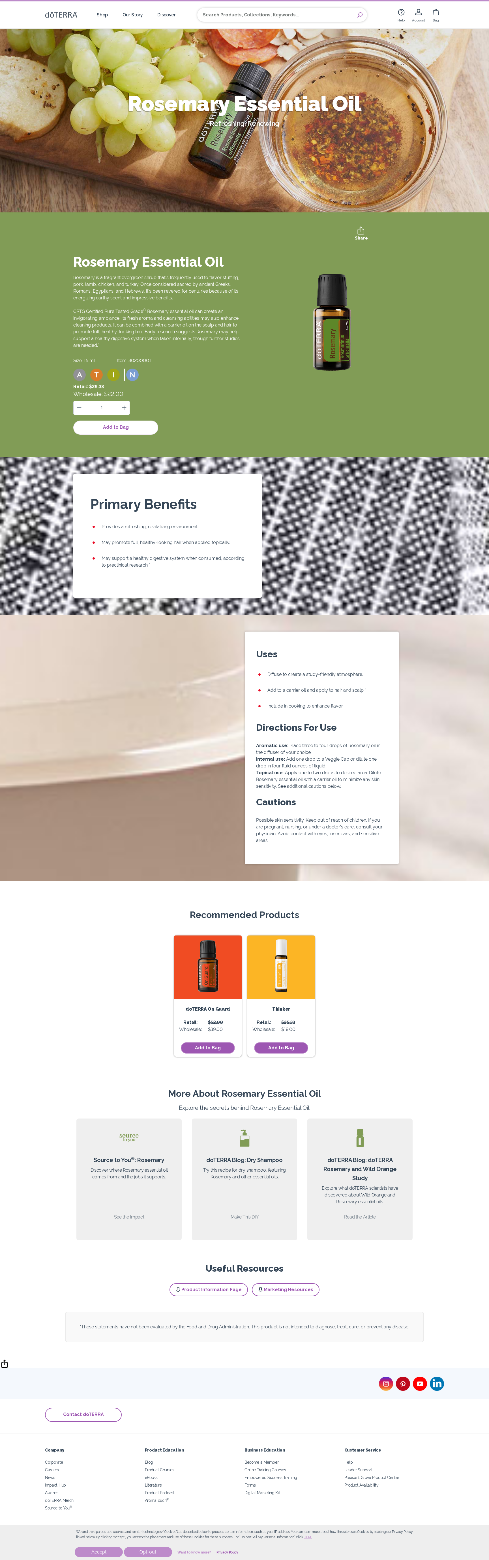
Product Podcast (160, 1492)
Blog (149, 1462)
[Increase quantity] (124, 408)
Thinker (281, 1009)
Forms (250, 1485)
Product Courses (159, 1469)
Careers (52, 1469)
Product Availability (361, 1485)
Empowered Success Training (270, 1477)
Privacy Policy (227, 1552)
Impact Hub (55, 1485)
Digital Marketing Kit (262, 1492)
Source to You (58, 1507)
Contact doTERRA (83, 1414)
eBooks (151, 1477)
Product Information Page (211, 1289)
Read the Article (360, 1217)
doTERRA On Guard (208, 1009)
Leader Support (358, 1469)
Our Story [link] (133, 15)
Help (348, 1462)
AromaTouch (157, 1500)
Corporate (54, 1462)
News (50, 1477)
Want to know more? (194, 1552)
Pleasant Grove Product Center (371, 1477)
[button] (79, 375)
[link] (401, 14)
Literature (153, 1485)
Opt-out (148, 1552)
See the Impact (129, 1217)
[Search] (360, 15)
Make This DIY (245, 1217)
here (308, 1537)
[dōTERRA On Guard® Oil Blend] (208, 967)
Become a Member (261, 1462)
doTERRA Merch (59, 1500)
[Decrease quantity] (79, 408)
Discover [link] (166, 15)
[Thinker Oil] (281, 967)
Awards (51, 1492)
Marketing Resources (288, 1289)
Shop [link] (102, 15)
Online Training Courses (265, 1469)
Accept (98, 1552)
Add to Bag (116, 427)
